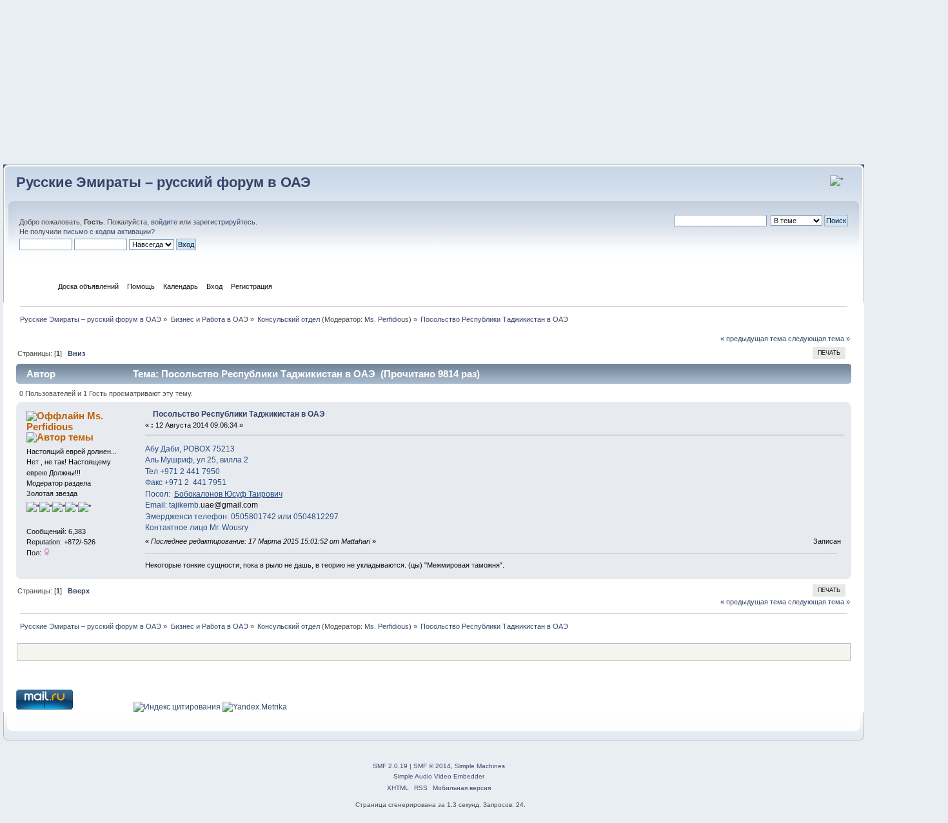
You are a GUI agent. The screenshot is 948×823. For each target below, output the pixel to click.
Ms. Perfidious (386, 319)
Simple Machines (480, 765)
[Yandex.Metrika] (254, 707)
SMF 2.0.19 (390, 765)
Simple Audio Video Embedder (438, 776)
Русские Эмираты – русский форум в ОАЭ (163, 182)
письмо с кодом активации (107, 231)
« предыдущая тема (753, 338)
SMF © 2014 (432, 765)
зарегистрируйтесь (224, 222)
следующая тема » (819, 338)
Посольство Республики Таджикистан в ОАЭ (239, 414)
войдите (164, 222)
